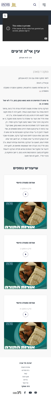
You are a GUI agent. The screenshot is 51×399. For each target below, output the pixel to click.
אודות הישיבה (25, 367)
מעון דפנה (25, 377)
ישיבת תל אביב (25, 363)
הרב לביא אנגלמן (25, 57)
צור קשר (25, 383)
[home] (8, 5)
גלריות (25, 380)
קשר (25, 373)
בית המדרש (25, 370)
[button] (44, 5)
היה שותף (25, 386)
